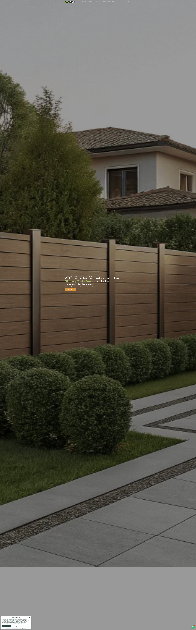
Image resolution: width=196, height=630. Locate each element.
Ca (130, 1)
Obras (104, 1)
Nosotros (84, 1)
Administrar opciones (26, 626)
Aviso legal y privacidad (15, 628)
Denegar (15, 626)
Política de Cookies (8, 628)
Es (128, 1)
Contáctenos (111, 1)
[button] (29, 617)
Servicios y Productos (94, 1)
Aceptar (6, 626)
